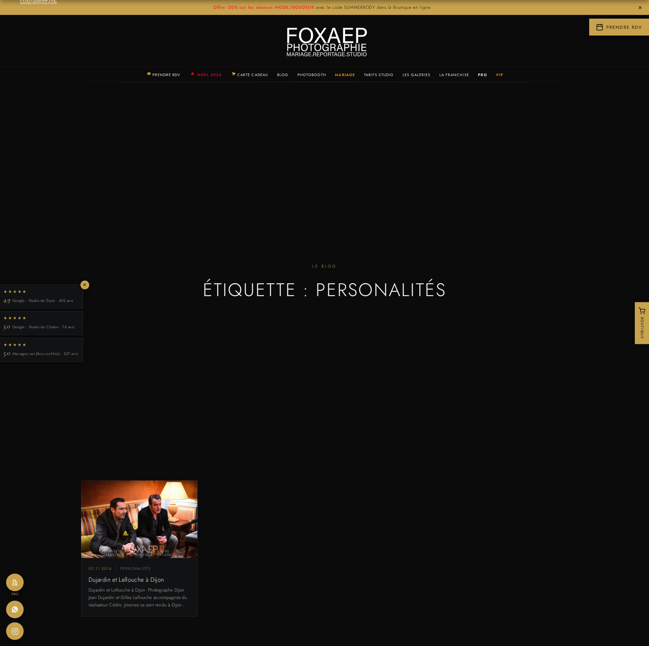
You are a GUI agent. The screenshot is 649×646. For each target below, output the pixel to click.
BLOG (283, 74)
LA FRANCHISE (454, 74)
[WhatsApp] (15, 609)
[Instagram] (15, 631)
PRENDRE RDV (166, 74)
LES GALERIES (417, 74)
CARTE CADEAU (252, 74)
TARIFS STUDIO (379, 74)
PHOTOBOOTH (311, 74)
